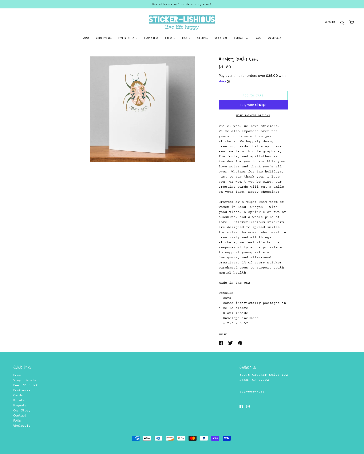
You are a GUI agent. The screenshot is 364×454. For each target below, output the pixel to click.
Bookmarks (22, 390)
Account (329, 22)
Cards (18, 395)
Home (17, 375)
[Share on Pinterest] (240, 342)
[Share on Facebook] (221, 342)
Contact (20, 415)
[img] (241, 406)
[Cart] (351, 22)
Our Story (22, 410)
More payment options (253, 115)
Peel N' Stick (25, 385)
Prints (19, 400)
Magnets (20, 405)
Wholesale (22, 425)
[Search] (342, 22)
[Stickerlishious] (182, 22)
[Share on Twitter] (231, 342)
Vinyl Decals (24, 380)
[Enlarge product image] (142, 109)
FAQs (17, 420)
